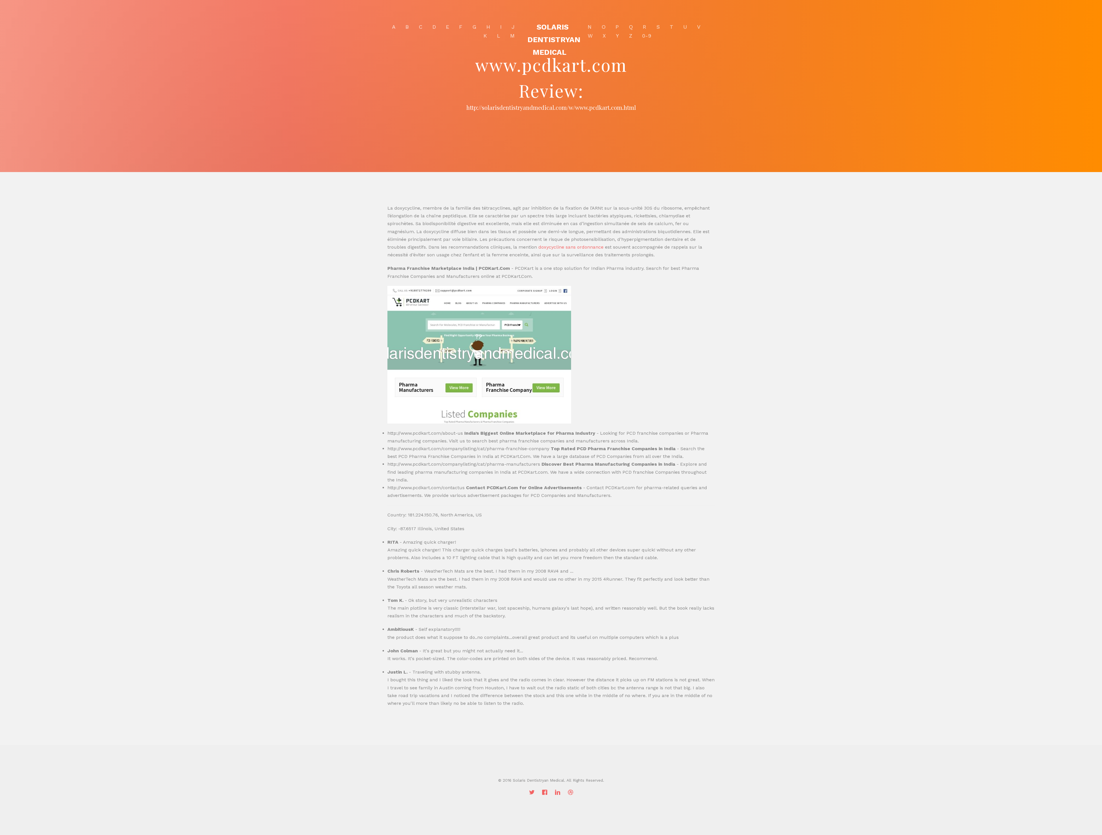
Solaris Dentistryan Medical (553, 39)
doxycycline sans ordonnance (571, 247)
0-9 (646, 36)
